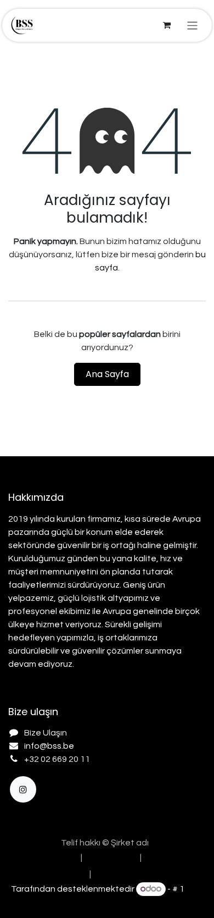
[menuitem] (43, 857)
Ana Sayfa (107, 374)
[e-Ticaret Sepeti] (166, 25)
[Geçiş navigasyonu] (192, 25)
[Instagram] (23, 789)
